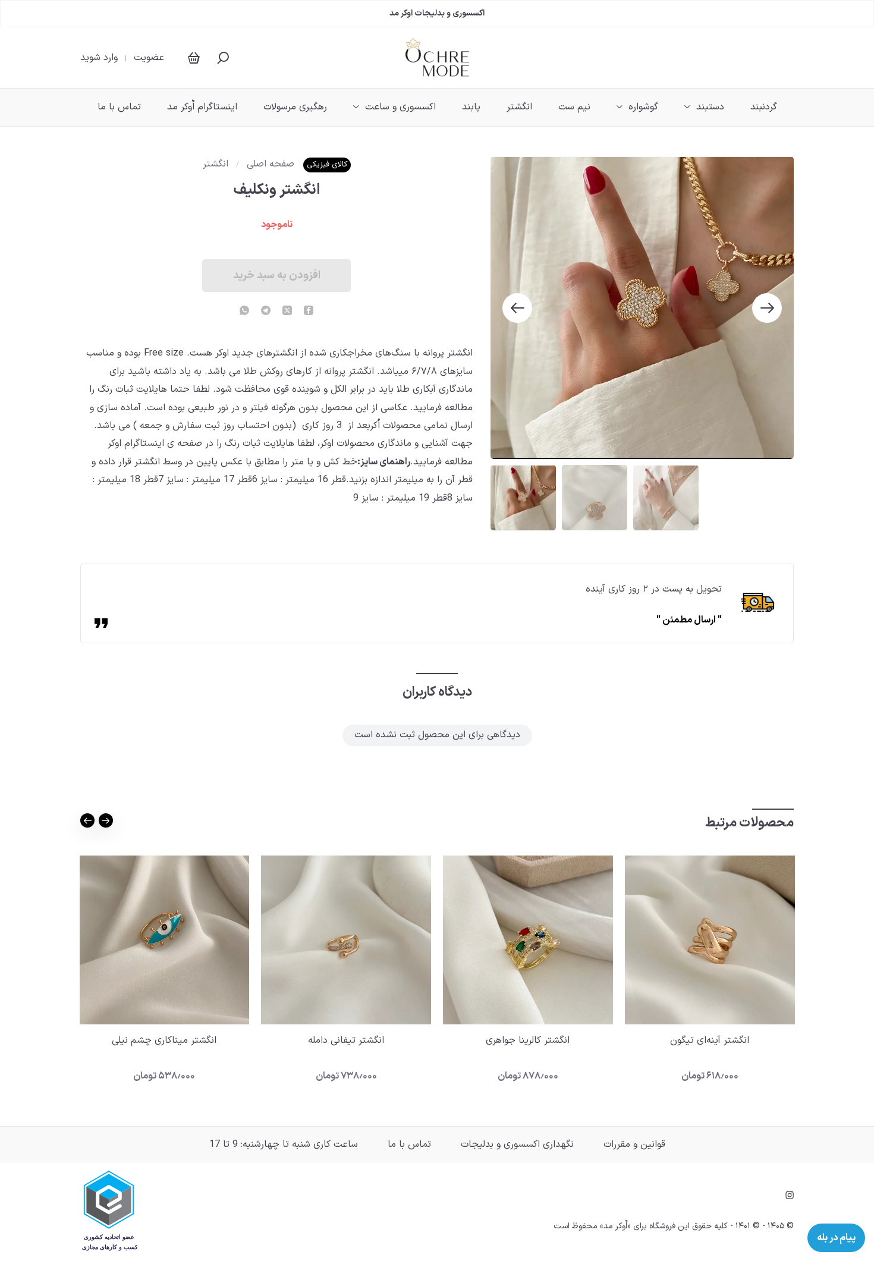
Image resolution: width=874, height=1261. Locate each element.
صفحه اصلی (270, 164)
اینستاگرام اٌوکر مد (202, 107)
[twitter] (287, 311)
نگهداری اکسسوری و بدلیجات (517, 1144)
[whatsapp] (244, 311)
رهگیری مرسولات (295, 107)
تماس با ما (119, 107)
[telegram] (266, 311)
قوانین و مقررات (634, 1144)
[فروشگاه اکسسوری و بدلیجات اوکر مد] (437, 57)
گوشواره (643, 107)
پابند (471, 107)
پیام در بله (836, 1238)
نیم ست (574, 107)
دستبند (710, 107)
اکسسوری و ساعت (400, 107)
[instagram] (789, 1195)
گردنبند (763, 107)
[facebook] (308, 311)
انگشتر (519, 107)
